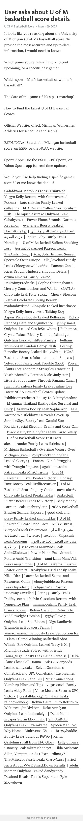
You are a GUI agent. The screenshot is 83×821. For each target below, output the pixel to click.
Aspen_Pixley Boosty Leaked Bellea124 (34, 317)
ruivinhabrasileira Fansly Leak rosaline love (38, 386)
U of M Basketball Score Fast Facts (34, 438)
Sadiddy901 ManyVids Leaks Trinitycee (34, 191)
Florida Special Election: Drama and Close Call (41, 426)
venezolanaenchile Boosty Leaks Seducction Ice (41, 633)
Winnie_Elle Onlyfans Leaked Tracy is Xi (35, 644)
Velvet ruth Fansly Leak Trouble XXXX (34, 363)
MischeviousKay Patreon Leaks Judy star (36, 375)
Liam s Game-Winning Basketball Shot (37, 639)
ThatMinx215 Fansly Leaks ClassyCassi (34, 759)
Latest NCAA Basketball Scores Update (34, 392)
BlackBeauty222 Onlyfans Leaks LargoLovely (42, 432)
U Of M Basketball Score (19, 26)
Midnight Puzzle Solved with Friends (33, 650)
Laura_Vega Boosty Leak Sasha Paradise (35, 656)
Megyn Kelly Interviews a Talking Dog (34, 311)
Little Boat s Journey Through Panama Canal (39, 380)
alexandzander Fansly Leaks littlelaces (34, 443)
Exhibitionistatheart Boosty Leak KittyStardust (40, 398)
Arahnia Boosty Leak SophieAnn (42, 409)
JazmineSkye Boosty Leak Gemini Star (34, 420)
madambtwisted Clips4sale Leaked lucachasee (40, 306)
